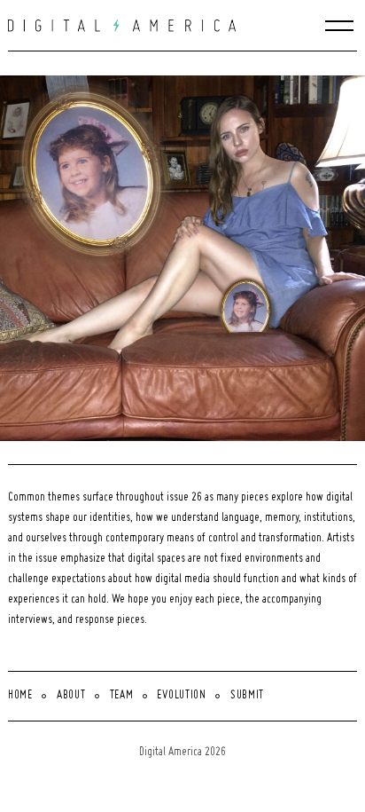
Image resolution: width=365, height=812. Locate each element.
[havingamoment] (186, 258)
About (71, 695)
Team (122, 695)
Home (20, 695)
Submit (247, 695)
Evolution (181, 695)
